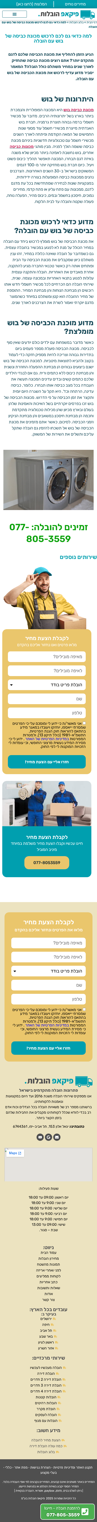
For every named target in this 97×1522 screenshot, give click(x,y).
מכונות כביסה (22, 146)
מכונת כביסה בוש (78, 109)
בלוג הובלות (76, 22)
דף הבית (92, 22)
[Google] (48, 1137)
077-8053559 (46, 862)
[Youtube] (40, 1137)
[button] (14, 14)
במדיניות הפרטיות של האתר (46, 739)
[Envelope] (56, 1137)
